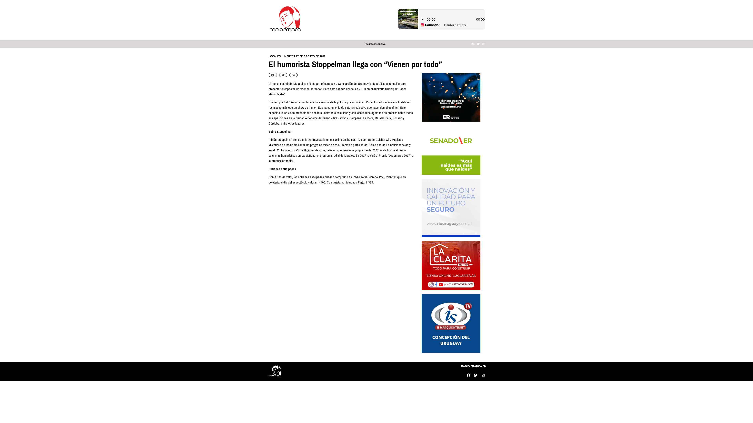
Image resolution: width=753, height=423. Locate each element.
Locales (275, 56)
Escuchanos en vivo (375, 44)
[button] (273, 75)
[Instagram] (484, 44)
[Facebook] (473, 44)
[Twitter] (478, 44)
